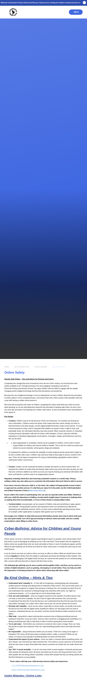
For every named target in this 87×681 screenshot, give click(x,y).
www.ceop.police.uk (37, 490)
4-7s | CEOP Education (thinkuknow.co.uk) (28, 666)
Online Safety (58, 367)
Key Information (21, 367)
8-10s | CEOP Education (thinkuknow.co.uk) (28, 670)
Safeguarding (40, 367)
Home (6, 367)
